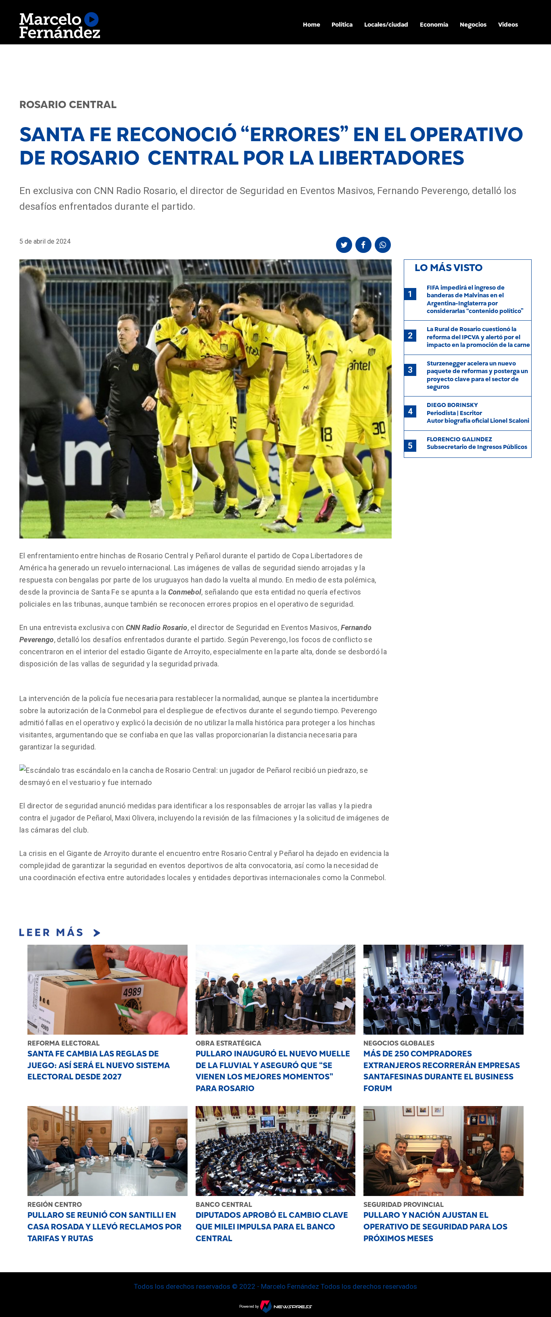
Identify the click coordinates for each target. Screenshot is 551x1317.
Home (311, 25)
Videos (508, 25)
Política (342, 25)
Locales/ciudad (386, 25)
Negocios (473, 25)
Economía (434, 25)
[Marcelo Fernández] (59, 27)
